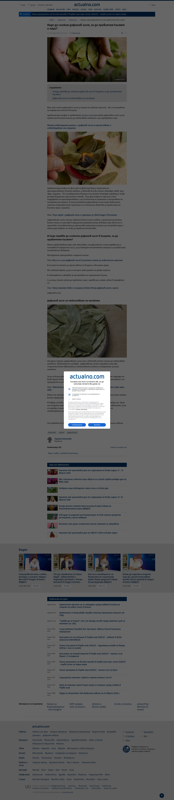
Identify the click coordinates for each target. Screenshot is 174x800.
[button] (87, 399)
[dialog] (87, 400)
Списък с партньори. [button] (81, 409)
